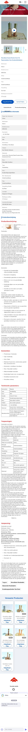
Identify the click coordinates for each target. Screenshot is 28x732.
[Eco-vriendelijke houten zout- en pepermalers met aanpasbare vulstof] (20, 632)
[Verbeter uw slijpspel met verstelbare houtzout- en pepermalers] (20, 608)
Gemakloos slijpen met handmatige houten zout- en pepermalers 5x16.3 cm (7, 617)
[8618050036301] (13, 689)
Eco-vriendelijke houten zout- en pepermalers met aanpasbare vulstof (20, 641)
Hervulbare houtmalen (17, 582)
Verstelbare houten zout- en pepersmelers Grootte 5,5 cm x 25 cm (7, 664)
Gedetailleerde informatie (7, 108)
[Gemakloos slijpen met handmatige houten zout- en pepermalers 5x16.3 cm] (7, 608)
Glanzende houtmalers (9, 585)
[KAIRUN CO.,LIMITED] (6, 2)
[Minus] (26, 695)
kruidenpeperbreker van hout (11, 589)
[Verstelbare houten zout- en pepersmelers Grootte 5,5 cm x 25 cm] (7, 655)
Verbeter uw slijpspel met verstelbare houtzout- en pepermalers (21, 617)
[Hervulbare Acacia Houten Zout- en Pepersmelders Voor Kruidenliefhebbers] (14, 30)
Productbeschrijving (20, 107)
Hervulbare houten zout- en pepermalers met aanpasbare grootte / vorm (7, 641)
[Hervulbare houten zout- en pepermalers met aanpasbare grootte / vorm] (7, 632)
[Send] (26, 729)
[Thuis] (14, 679)
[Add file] (2, 729)
